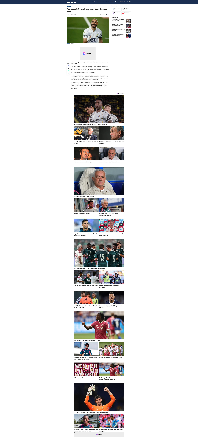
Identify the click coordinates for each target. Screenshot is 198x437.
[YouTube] (123, 2)
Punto (68, 14)
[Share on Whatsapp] (68, 71)
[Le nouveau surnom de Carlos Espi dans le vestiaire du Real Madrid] (128, 21)
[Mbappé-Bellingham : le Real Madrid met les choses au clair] (128, 31)
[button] (118, 2)
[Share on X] (106, 15)
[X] (121, 2)
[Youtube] (126, 13)
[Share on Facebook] (104, 15)
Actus (69, 6)
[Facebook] (120, 2)
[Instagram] (124, 2)
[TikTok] (125, 2)
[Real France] (73, 2)
